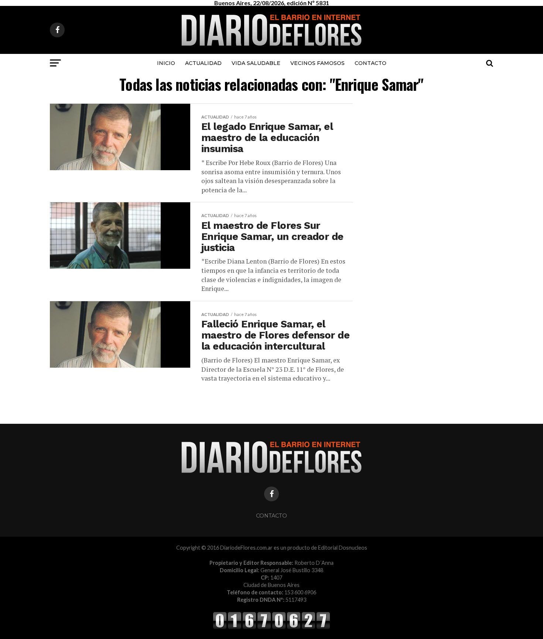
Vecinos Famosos (317, 63)
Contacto (370, 63)
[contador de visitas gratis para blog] (271, 628)
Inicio (166, 63)
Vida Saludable (256, 63)
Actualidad (203, 63)
